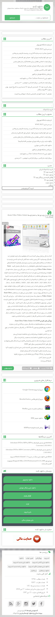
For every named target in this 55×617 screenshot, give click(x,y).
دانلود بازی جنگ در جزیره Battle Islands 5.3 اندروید (27, 456)
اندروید (46, 558)
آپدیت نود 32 (48, 172)
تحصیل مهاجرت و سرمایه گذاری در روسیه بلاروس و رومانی (32, 53)
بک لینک (16, 613)
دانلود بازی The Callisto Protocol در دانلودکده (36, 78)
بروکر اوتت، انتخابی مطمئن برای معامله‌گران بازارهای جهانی (32, 61)
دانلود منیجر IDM (37, 418)
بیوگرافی (39, 558)
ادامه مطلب (8, 368)
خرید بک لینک (48, 109)
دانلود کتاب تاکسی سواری (43, 70)
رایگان (50, 185)
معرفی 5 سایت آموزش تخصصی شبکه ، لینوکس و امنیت (33, 94)
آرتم (50, 449)
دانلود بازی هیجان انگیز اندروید (38, 566)
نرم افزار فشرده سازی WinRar (32, 408)
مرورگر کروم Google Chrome (33, 389)
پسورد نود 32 (48, 174)
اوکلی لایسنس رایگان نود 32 (43, 177)
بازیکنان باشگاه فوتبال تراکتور (42, 74)
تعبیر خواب (29, 558)
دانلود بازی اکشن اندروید (40, 562)
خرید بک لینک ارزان (46, 169)
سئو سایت (49, 182)
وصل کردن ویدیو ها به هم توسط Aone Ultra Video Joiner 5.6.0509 (30, 216)
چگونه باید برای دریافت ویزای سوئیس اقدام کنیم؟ (35, 66)
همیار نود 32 (48, 180)
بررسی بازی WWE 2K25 (43, 49)
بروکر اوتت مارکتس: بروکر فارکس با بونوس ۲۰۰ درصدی (33, 82)
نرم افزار (34, 570)
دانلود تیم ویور (28, 479)
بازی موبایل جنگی (27, 520)
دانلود (21, 558)
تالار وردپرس (22, 610)
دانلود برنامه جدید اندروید (17, 566)
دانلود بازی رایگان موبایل (27, 488)
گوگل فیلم (27, 496)
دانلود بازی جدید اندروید (21, 562)
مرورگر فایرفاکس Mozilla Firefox (31, 399)
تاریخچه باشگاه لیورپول (44, 44)
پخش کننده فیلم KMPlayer (33, 427)
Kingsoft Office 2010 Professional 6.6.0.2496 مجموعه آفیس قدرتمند (29, 462)
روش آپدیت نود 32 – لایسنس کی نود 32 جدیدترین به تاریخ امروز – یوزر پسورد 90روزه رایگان (28, 88)
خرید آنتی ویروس (27, 188)
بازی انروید (27, 512)
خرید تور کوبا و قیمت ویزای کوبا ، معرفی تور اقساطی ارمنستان (31, 57)
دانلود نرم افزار (44, 570)
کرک (27, 504)
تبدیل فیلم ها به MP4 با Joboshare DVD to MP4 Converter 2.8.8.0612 (31, 444)
